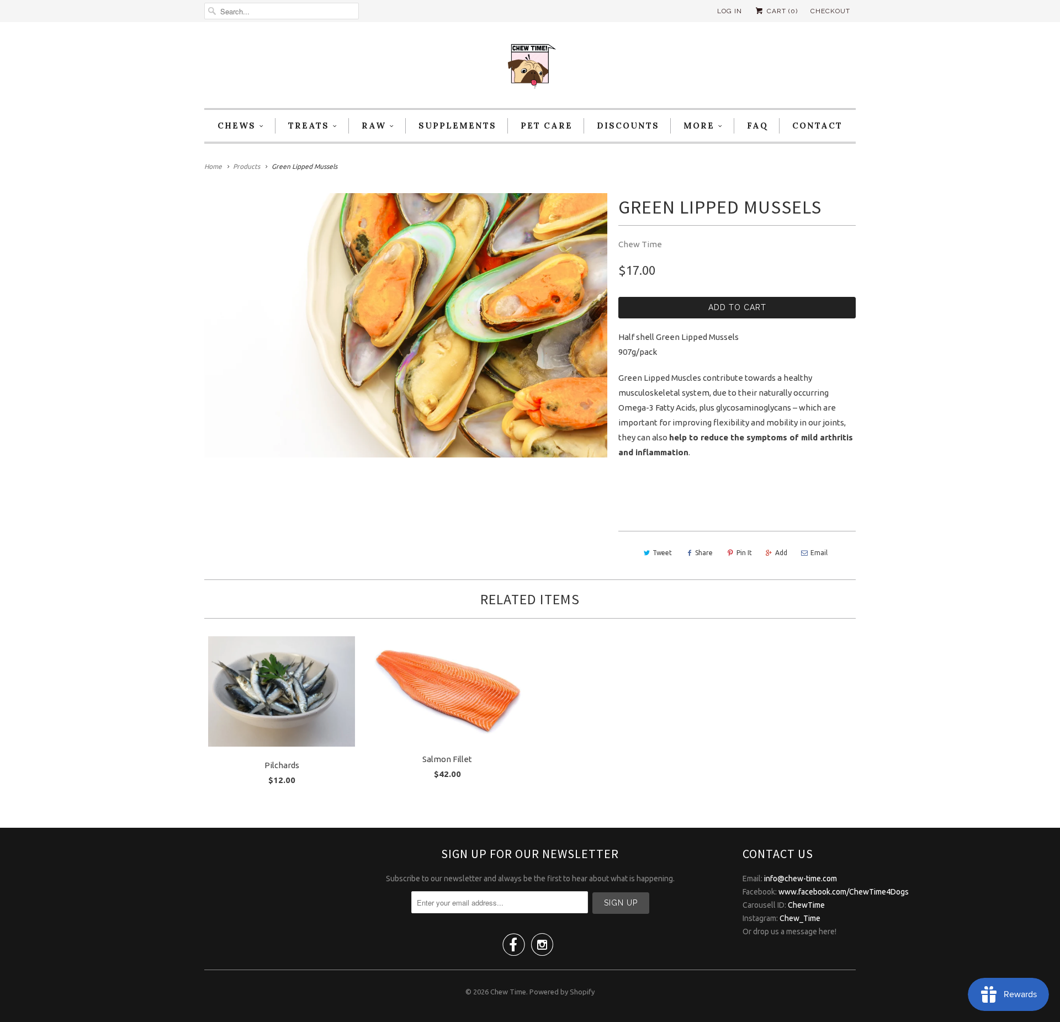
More (698, 125)
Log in (729, 11)
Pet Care (547, 125)
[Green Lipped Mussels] (405, 325)
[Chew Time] (530, 68)
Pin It (744, 552)
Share (704, 552)
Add (781, 552)
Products (246, 166)
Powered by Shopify (562, 992)
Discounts (628, 125)
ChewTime (806, 905)
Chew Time (640, 244)
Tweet (662, 552)
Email (819, 552)
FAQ (757, 125)
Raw (374, 125)
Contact (817, 125)
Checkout (830, 11)
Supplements (457, 125)
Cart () (781, 11)
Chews (237, 125)
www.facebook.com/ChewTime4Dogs (843, 891)
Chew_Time (800, 918)
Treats (308, 125)
